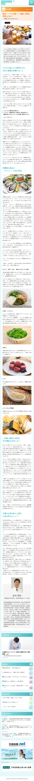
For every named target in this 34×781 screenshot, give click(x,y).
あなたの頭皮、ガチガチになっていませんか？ (16, 676)
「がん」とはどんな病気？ (9, 706)
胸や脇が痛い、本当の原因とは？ (12, 668)
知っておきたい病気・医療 (9, 733)
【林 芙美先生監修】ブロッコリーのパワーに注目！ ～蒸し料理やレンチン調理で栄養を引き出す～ (17, 726)
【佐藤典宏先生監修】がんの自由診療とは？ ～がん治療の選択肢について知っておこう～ (17, 735)
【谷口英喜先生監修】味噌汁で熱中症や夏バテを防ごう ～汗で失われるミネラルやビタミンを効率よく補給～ (17, 720)
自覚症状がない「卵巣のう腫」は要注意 (14, 672)
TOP (31, 776)
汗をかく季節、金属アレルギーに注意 (12, 697)
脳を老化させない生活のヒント (10, 702)
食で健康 (4, 718)
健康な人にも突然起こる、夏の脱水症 (13, 681)
